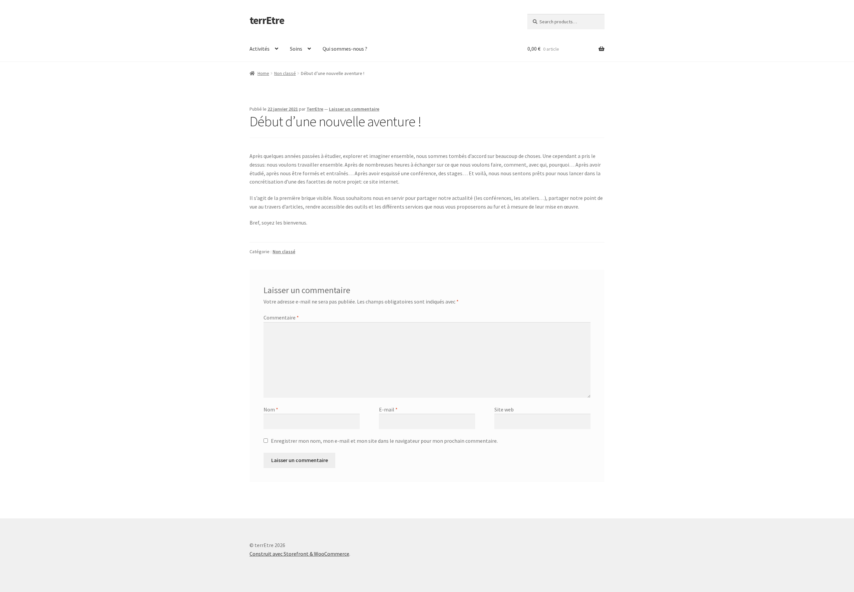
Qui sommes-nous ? (345, 48)
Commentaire (281, 317)
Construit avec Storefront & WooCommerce (299, 553)
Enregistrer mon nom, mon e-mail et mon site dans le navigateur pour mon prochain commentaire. (384, 440)
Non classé (285, 73)
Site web (504, 409)
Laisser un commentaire (354, 109)
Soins (296, 48)
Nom (271, 409)
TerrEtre (315, 109)
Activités (260, 48)
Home (263, 73)
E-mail (388, 409)
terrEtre (267, 20)
